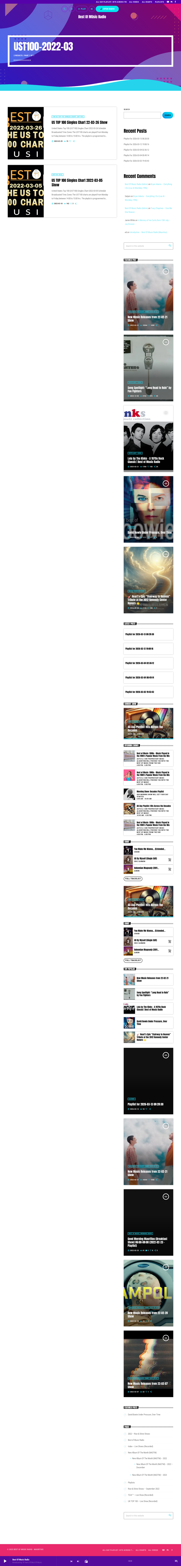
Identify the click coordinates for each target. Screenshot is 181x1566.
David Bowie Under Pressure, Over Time (150, 532)
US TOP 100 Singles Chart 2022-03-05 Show (77, 183)
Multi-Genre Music (136, 722)
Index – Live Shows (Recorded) (140, 1446)
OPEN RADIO (107, 9)
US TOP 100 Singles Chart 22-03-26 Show (79, 122)
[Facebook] (175, 2)
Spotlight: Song (135, 382)
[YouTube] (168, 2)
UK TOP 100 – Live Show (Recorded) (142, 1501)
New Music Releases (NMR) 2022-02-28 (143, 1308)
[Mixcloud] (172, 2)
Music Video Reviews (137, 591)
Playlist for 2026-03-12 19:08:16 (136, 144)
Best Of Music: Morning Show (140, 1233)
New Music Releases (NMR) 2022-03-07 (143, 1378)
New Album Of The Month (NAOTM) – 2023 (149, 1475)
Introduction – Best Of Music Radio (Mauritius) (148, 232)
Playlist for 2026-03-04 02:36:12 (136, 150)
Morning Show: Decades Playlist (150, 791)
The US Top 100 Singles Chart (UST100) (68, 117)
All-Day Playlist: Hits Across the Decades (145, 728)
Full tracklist (133, 878)
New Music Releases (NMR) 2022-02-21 (143, 312)
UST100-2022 (58, 175)
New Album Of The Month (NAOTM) (142, 1452)
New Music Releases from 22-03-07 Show (148, 1385)
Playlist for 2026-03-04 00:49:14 (136, 155)
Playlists (131, 1482)
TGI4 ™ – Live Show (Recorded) (140, 1495)
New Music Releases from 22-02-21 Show (147, 319)
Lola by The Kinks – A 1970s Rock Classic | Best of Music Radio (146, 460)
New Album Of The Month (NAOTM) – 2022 (149, 1458)
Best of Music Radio (136, 1440)
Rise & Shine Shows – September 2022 (143, 1489)
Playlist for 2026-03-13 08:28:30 (136, 138)
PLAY (82, 9)
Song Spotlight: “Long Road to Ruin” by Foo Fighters (149, 389)
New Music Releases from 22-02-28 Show (148, 1314)
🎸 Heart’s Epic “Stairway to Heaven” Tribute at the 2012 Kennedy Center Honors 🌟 (149, 599)
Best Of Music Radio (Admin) (136, 184)
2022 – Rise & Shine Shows (139, 1434)
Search (127, 109)
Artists (132, 527)
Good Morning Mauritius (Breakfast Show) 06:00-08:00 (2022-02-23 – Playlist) (147, 1242)
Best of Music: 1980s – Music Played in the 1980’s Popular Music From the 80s (153, 773)
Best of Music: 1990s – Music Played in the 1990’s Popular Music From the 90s (153, 754)
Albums (132, 1099)
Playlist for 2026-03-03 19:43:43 (136, 161)
